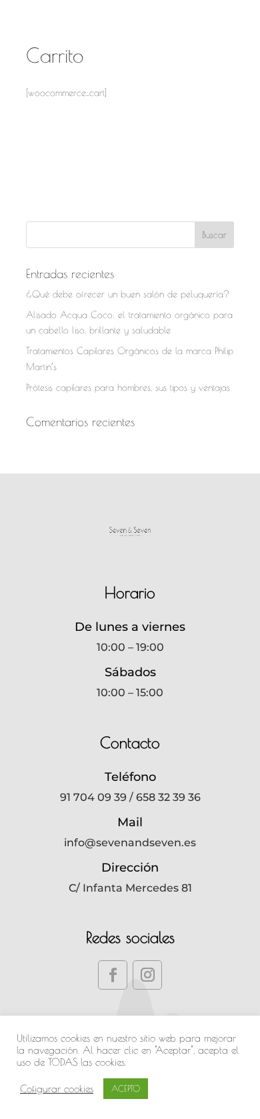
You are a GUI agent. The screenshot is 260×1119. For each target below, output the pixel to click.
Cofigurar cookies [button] (56, 1088)
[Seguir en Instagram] (147, 975)
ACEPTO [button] (125, 1088)
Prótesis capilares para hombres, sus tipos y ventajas (128, 387)
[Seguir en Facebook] (112, 975)
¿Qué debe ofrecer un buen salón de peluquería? (127, 294)
